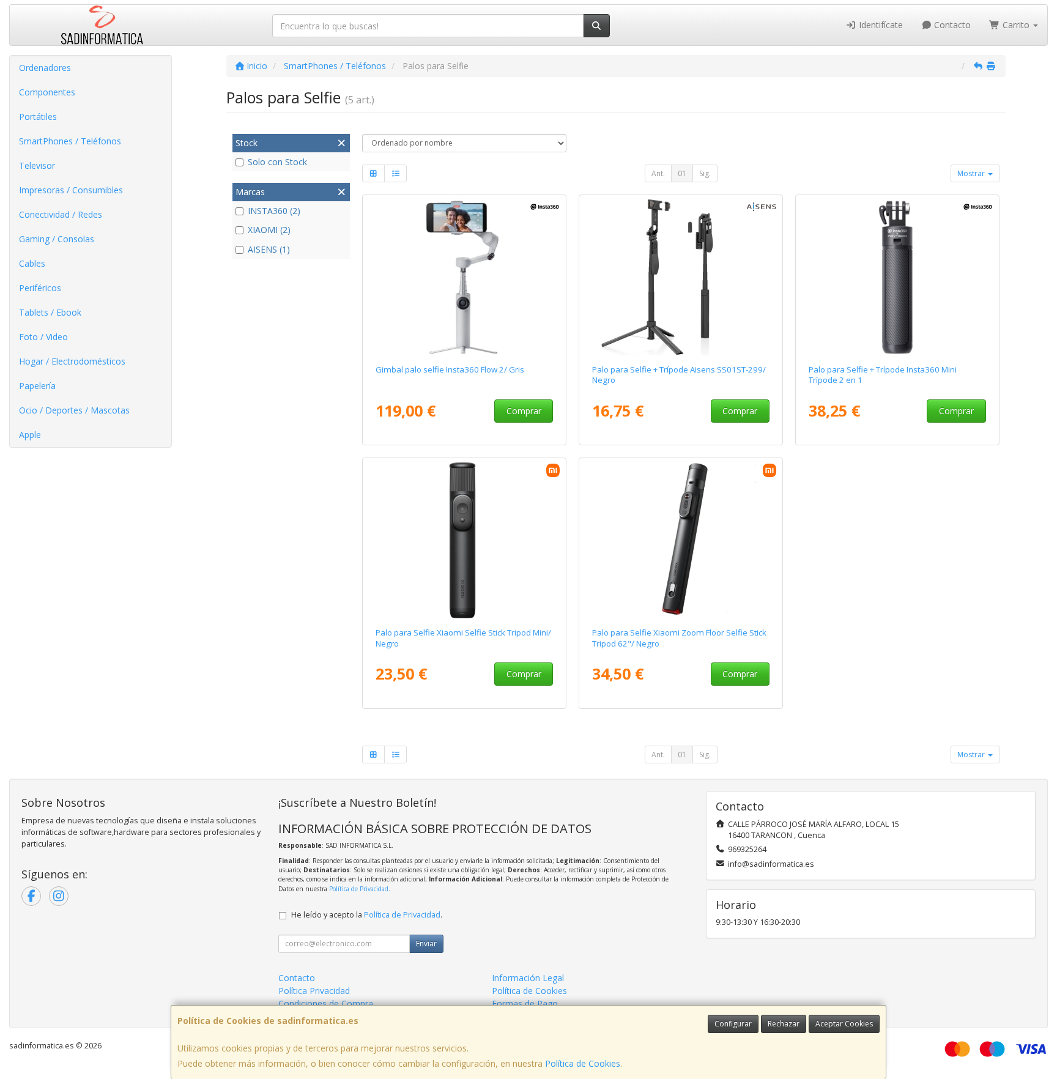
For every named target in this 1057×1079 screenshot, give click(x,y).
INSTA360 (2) (274, 211)
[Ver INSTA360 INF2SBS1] (464, 277)
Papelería (37, 385)
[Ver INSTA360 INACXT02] (897, 277)
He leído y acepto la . (366, 915)
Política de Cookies (582, 1063)
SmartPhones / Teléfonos (70, 141)
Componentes (47, 92)
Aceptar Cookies (844, 1023)
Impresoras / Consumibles (71, 190)
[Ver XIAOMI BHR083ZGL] (681, 540)
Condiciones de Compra (325, 1003)
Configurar (733, 1023)
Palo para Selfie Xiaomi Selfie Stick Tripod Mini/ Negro (463, 637)
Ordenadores (45, 67)
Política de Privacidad (358, 888)
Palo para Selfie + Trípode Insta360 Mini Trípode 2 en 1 (883, 374)
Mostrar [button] (972, 173)
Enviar (426, 943)
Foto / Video (43, 337)
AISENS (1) (269, 249)
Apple (30, 434)
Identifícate (879, 25)
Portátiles (38, 116)
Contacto (951, 25)
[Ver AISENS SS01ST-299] (681, 277)
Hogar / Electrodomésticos (72, 361)
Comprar (523, 411)
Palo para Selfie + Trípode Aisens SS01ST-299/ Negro (679, 374)
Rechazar (783, 1023)
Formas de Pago (525, 1003)
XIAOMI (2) (269, 229)
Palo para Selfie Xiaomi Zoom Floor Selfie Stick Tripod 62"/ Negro (679, 637)
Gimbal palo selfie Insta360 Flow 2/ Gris (450, 369)
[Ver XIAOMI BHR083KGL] (464, 540)
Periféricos (40, 288)
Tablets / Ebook (50, 312)
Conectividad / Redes (60, 214)
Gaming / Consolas (56, 239)
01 (682, 173)
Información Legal (528, 978)
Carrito (1016, 25)
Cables (32, 263)
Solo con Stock (277, 162)
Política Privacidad (314, 990)
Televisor (37, 165)
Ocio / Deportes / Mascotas (74, 410)
